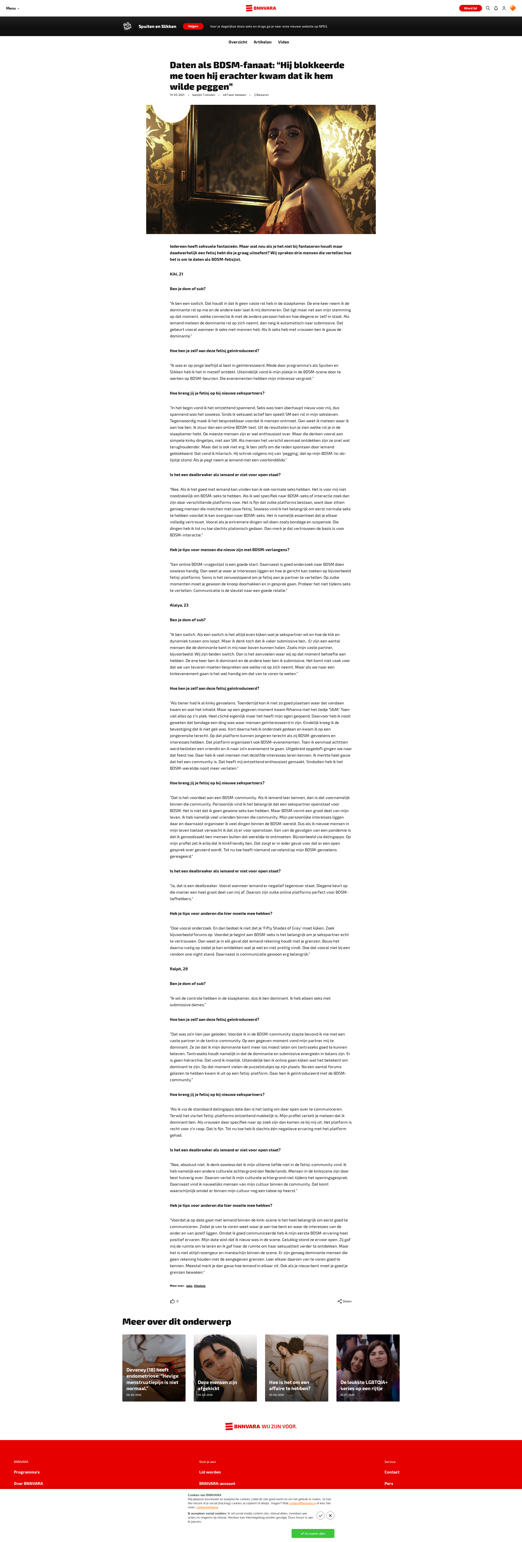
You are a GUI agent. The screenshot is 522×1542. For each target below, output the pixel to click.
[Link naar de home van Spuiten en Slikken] (127, 26)
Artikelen (263, 41)
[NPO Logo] (513, 8)
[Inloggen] (504, 8)
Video (283, 41)
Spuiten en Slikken (157, 26)
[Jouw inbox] (495, 8)
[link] (189, 1285)
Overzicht (238, 41)
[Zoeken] (487, 8)
